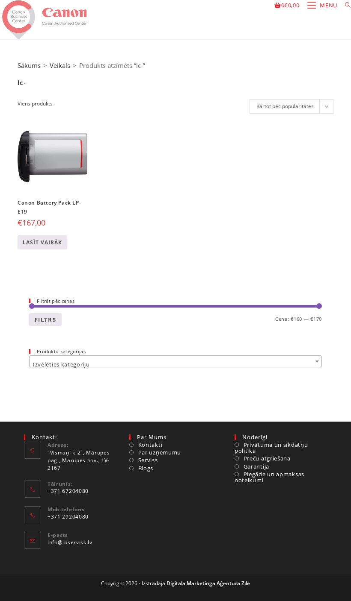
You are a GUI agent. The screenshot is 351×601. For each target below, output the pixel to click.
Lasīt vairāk (42, 242)
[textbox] (175, 364)
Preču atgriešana (267, 458)
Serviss (148, 460)
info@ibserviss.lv (70, 542)
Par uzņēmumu (159, 452)
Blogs (145, 468)
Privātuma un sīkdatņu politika (271, 448)
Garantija (256, 466)
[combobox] (175, 361)
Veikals (60, 65)
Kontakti (150, 445)
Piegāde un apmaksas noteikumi (269, 477)
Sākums (29, 65)
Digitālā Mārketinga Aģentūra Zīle (208, 583)
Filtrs (45, 319)
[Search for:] (345, 5)
